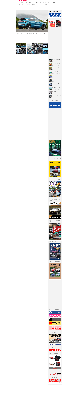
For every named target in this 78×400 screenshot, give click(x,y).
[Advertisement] (39, 7)
